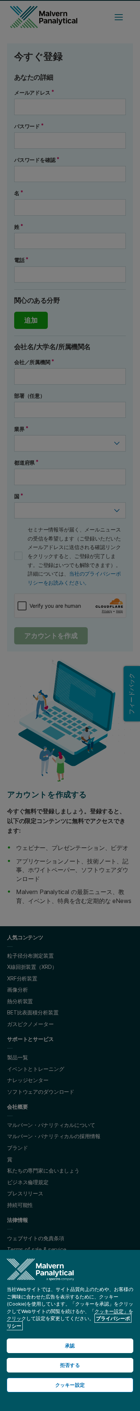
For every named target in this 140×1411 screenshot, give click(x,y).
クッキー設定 (70, 1385)
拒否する (70, 1365)
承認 (70, 1346)
